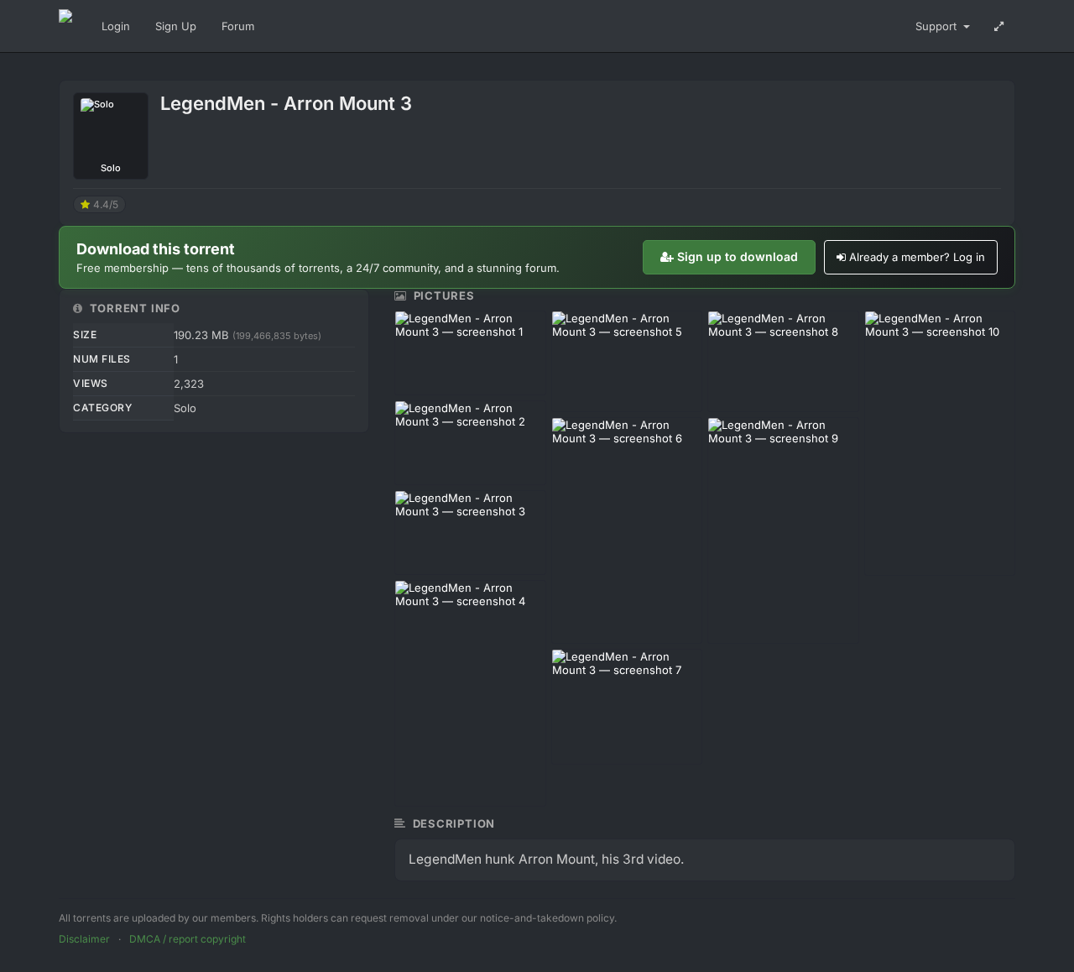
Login (116, 26)
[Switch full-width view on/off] (999, 26)
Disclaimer (84, 939)
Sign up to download (737, 256)
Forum (238, 26)
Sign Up (175, 26)
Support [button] (937, 26)
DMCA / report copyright (187, 939)
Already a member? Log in (917, 257)
